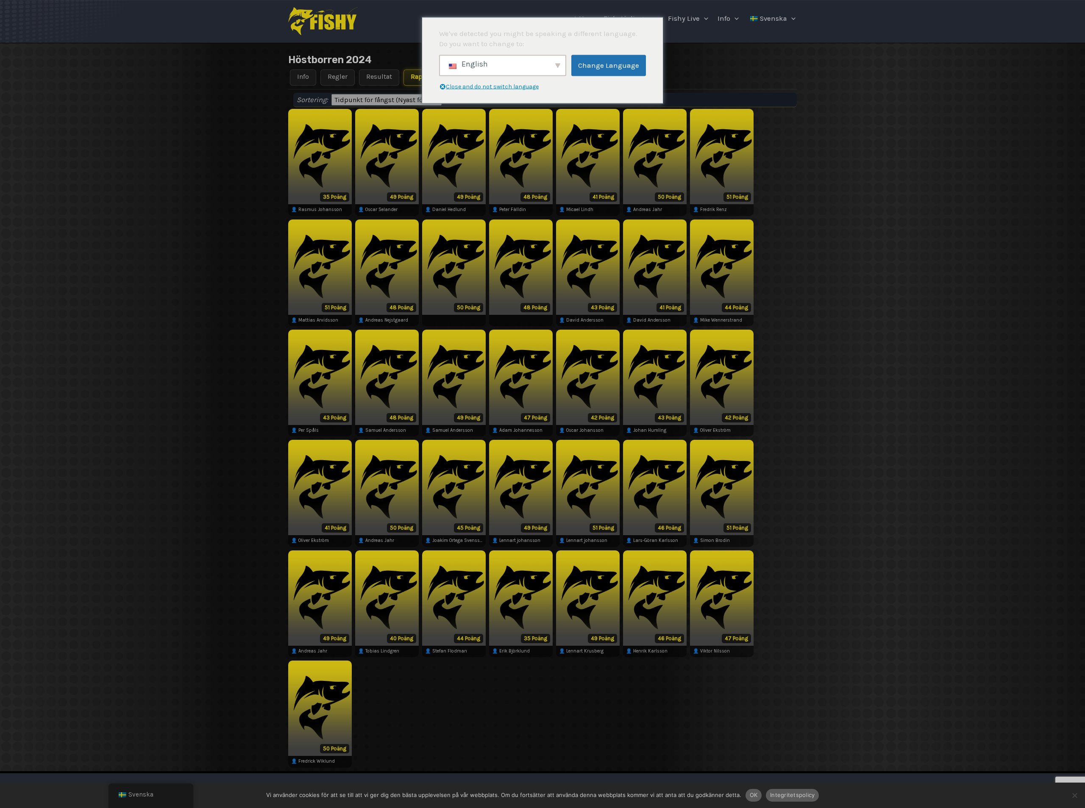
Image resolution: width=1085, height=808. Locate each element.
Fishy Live (684, 18)
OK (754, 794)
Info (724, 18)
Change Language (608, 65)
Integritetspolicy (792, 794)
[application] (704, 18)
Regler (338, 76)
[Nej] (1074, 795)
